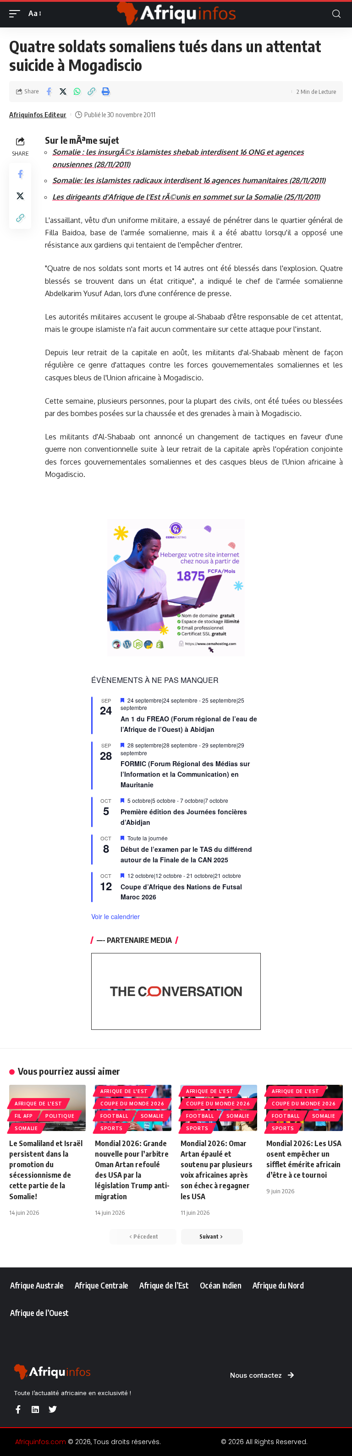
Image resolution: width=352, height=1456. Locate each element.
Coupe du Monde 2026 (132, 1103)
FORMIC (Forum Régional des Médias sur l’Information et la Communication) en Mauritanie (185, 774)
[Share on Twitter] (62, 91)
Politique (59, 1116)
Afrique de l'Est (38, 1103)
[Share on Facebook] (48, 91)
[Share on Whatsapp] (77, 91)
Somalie (26, 1128)
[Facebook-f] (18, 1409)
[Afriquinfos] (176, 13)
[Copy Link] (91, 91)
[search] (336, 14)
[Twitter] (53, 1409)
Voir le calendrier (115, 916)
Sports (111, 1128)
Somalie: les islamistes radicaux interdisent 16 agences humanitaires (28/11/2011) (188, 180)
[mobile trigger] (17, 13)
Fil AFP (24, 1116)
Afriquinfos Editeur (37, 114)
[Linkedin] (35, 1409)
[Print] (105, 91)
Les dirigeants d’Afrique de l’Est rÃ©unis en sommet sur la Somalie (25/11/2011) (186, 196)
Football (114, 1116)
